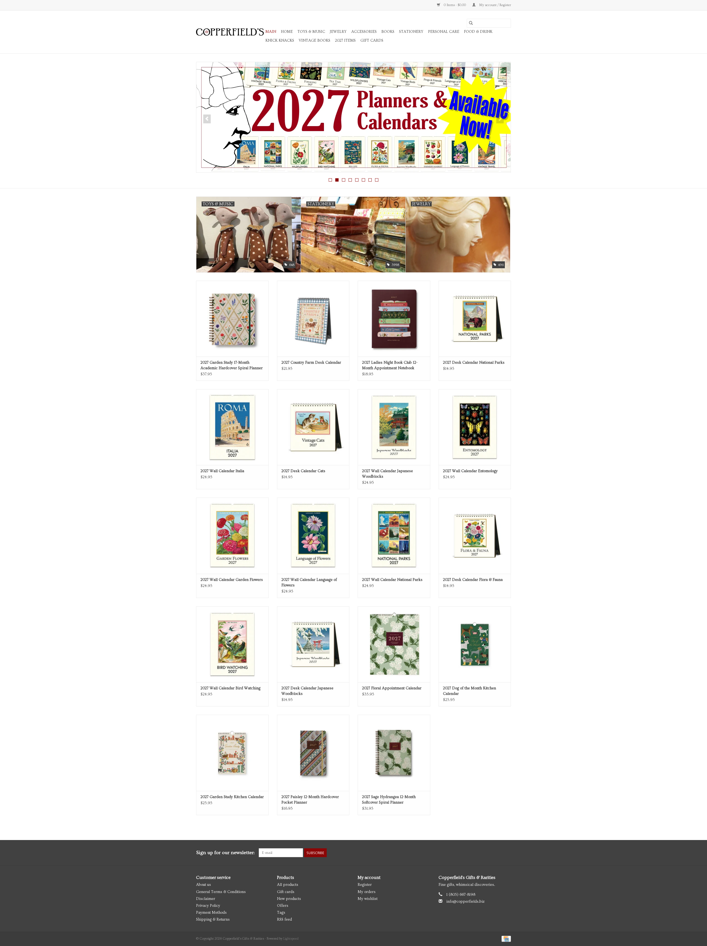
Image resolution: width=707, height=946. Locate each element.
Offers (282, 906)
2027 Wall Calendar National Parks (392, 580)
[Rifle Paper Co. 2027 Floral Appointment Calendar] (394, 644)
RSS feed (284, 919)
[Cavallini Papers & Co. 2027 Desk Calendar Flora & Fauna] (475, 535)
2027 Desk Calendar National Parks (474, 362)
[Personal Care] (353, 117)
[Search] (471, 23)
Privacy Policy (208, 906)
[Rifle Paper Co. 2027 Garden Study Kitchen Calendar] (232, 753)
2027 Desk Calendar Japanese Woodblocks (307, 691)
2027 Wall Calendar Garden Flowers (232, 580)
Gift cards (371, 40)
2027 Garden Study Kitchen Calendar (232, 797)
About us (203, 885)
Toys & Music (311, 32)
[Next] (500, 119)
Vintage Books (314, 40)
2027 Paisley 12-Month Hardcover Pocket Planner (310, 800)
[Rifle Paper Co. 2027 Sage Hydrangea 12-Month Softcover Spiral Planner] (394, 753)
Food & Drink (478, 32)
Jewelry (338, 32)
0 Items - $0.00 (455, 5)
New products (289, 899)
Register (365, 885)
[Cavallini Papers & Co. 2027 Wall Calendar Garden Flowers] (232, 535)
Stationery (411, 32)
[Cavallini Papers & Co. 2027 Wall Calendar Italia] (232, 427)
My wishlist (368, 899)
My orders (367, 892)
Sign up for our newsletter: (225, 852)
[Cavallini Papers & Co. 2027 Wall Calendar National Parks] (394, 535)
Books (387, 32)
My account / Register (494, 5)
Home (287, 32)
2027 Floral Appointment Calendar (391, 688)
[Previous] (207, 119)
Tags (281, 912)
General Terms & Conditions (221, 892)
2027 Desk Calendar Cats (303, 471)
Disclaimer (205, 899)
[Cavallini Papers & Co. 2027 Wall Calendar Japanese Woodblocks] (394, 427)
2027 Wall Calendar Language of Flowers (309, 583)
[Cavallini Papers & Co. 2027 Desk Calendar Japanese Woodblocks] (313, 644)
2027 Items (345, 40)
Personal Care (443, 32)
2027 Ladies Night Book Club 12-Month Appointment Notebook (390, 365)
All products (287, 885)
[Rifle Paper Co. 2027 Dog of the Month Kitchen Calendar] (475, 644)
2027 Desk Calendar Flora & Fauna (473, 580)
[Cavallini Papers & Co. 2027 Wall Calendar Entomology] (475, 427)
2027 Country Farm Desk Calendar (311, 362)
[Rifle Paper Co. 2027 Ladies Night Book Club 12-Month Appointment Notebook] (394, 319)
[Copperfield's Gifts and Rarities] (230, 32)
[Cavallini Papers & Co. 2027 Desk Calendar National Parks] (475, 319)
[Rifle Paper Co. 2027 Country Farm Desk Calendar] (313, 319)
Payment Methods (211, 912)
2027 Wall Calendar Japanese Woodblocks (387, 474)
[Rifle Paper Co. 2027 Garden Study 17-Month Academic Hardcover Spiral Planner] (232, 319)
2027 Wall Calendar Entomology (470, 471)
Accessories (364, 32)
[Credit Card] (505, 938)
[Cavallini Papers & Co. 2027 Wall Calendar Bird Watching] (232, 644)
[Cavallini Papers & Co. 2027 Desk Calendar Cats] (313, 427)
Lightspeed (291, 938)
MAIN (270, 32)
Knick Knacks (279, 40)
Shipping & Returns (213, 919)
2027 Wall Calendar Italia (222, 471)
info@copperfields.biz (465, 901)
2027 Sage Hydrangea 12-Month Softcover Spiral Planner (389, 800)
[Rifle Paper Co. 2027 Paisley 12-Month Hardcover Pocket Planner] (313, 753)
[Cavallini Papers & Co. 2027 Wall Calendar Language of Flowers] (313, 535)
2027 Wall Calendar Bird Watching (230, 688)
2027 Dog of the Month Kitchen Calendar (469, 691)
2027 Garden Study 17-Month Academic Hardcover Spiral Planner (232, 365)
